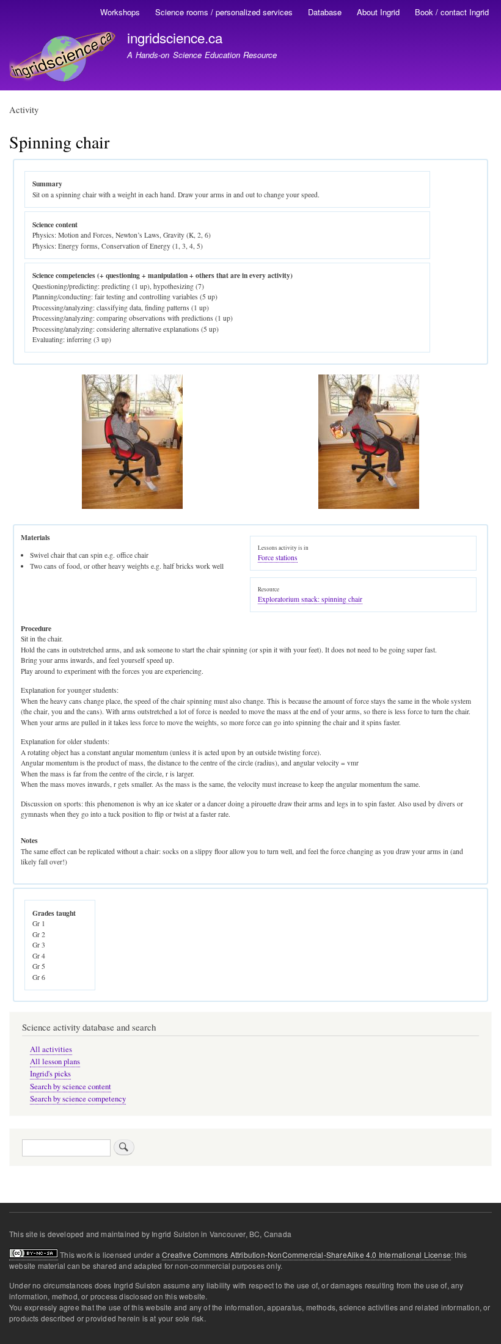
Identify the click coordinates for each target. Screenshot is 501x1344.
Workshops (120, 12)
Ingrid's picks (50, 1073)
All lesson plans (55, 1061)
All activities (51, 1049)
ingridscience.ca (174, 37)
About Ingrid (378, 12)
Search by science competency (78, 1099)
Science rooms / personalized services (224, 12)
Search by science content (70, 1086)
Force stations (278, 557)
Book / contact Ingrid (452, 12)
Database (325, 12)
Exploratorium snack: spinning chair (310, 599)
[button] (132, 506)
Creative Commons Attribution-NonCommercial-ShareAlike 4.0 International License (306, 1254)
